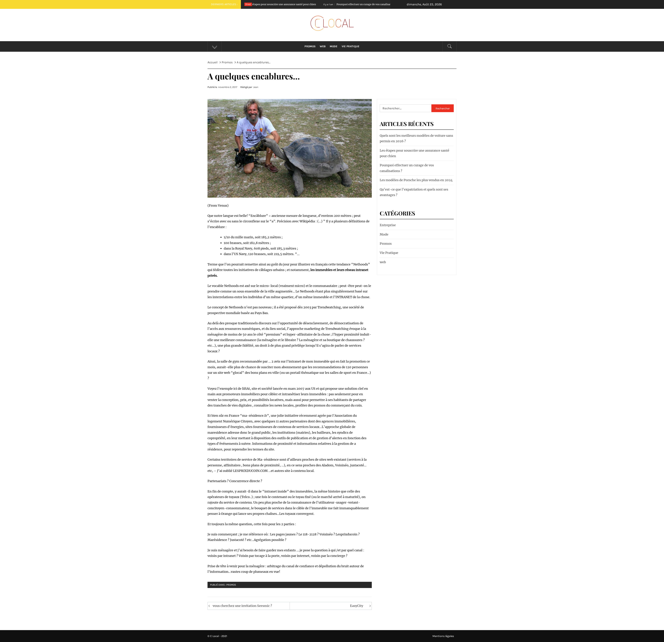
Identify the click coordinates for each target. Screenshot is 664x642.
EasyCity (356, 606)
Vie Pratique (350, 46)
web (383, 262)
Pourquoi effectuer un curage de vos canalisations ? (314, 4)
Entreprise (388, 225)
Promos (310, 46)
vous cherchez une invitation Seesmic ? (242, 606)
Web (323, 46)
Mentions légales (443, 636)
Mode (333, 46)
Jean (255, 87)
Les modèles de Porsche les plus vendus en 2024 (416, 180)
